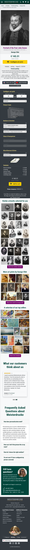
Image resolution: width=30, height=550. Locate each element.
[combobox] (15, 101)
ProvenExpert (12, 393)
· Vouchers (18, 519)
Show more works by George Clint (15, 302)
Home (2, 5)
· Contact (4, 512)
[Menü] (1, 2)
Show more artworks (15, 355)
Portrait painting (14, 5)
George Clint (22, 5)
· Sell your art (19, 513)
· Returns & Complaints (7, 521)
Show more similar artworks (15, 267)
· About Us (4, 523)
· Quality (18, 515)
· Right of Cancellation (7, 519)
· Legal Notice (5, 513)
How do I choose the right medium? (14, 452)
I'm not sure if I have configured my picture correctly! (14, 459)
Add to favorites (22, 82)
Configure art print (16, 62)
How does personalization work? (13, 421)
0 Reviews (18, 85)
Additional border (6, 99)
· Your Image (19, 512)
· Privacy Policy (5, 517)
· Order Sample (19, 521)
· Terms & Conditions (6, 515)
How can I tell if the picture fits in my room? (14, 446)
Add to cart (16, 184)
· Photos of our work (20, 517)
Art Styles (8, 5)
